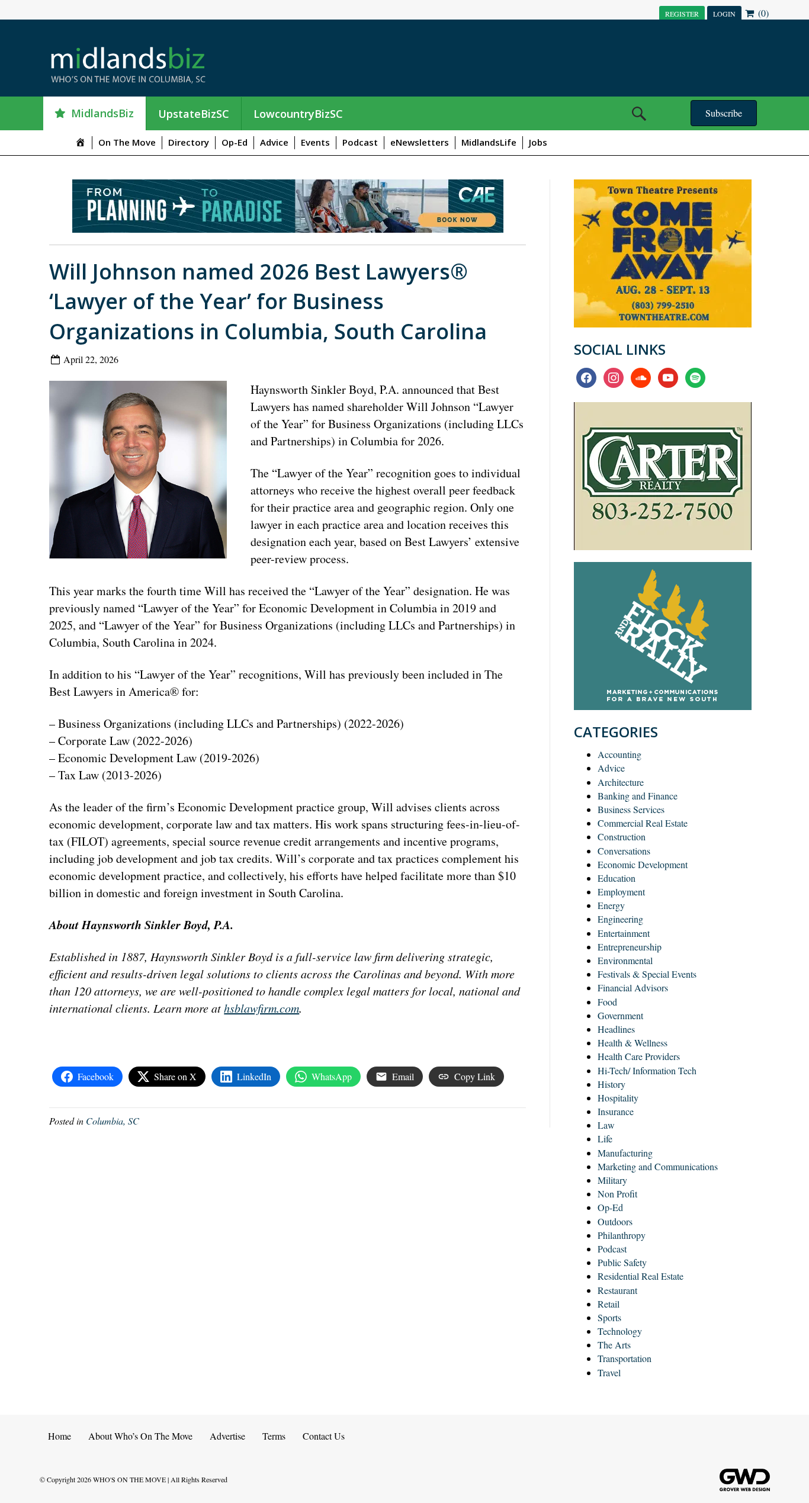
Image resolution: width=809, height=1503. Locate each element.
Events (315, 142)
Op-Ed (234, 142)
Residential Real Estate (640, 1276)
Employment (621, 891)
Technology (620, 1331)
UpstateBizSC (193, 114)
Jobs (538, 142)
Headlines (616, 1029)
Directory (188, 142)
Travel (609, 1372)
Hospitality (618, 1097)
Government (620, 1015)
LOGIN (724, 13)
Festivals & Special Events (647, 974)
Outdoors (615, 1221)
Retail (608, 1304)
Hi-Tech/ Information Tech (647, 1070)
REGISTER (682, 13)
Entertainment (624, 933)
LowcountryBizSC (298, 114)
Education (616, 878)
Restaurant (617, 1290)
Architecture (621, 782)
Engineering (620, 919)
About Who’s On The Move (140, 1436)
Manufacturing (625, 1152)
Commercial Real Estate (643, 823)
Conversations (624, 850)
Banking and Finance (638, 795)
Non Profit (617, 1193)
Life (605, 1138)
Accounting (619, 754)
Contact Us (324, 1436)
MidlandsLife (488, 142)
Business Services (631, 809)
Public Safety (622, 1262)
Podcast (360, 142)
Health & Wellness (632, 1042)
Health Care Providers (639, 1056)
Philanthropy (622, 1235)
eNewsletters (419, 142)
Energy (611, 905)
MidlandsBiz (102, 113)
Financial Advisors (633, 987)
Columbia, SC (112, 1121)
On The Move (127, 142)
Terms (273, 1436)
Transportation (624, 1358)
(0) (762, 13)
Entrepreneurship (630, 946)
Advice (274, 142)
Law (606, 1125)
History (611, 1084)
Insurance (616, 1111)
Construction (622, 836)
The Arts (614, 1344)
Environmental (625, 960)
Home (59, 1436)
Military (612, 1180)
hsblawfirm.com (261, 1008)
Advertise (227, 1436)
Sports (609, 1317)
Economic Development (643, 864)
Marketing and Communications (658, 1166)
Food (607, 1001)
